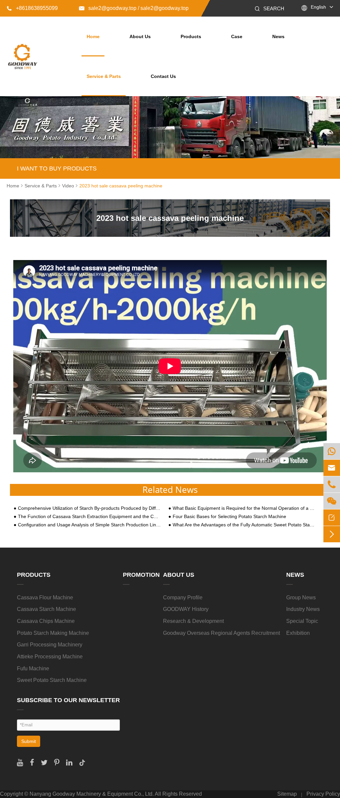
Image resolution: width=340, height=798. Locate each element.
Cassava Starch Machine (46, 609)
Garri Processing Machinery (49, 644)
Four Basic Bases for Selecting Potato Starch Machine (229, 516)
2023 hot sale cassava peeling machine (120, 185)
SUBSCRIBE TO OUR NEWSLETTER (68, 700)
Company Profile (183, 597)
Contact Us (163, 76)
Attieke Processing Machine (50, 656)
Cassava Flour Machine (45, 597)
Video (68, 185)
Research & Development (193, 621)
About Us (140, 36)
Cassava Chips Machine (46, 621)
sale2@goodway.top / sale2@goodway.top (134, 8)
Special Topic (302, 621)
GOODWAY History (186, 609)
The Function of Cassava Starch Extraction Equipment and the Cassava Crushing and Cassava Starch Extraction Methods (89, 516)
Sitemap (287, 794)
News (278, 36)
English (318, 7)
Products (191, 36)
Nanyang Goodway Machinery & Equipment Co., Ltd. (92, 794)
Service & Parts (104, 76)
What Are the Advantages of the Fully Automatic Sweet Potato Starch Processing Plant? (244, 524)
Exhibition (298, 633)
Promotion (141, 574)
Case (236, 36)
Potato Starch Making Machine (53, 633)
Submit (28, 741)
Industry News (303, 609)
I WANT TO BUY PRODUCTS (57, 168)
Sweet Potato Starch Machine (52, 680)
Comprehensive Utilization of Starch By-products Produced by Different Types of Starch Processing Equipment (89, 508)
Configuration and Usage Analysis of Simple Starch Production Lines (89, 524)
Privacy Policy (323, 794)
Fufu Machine (33, 668)
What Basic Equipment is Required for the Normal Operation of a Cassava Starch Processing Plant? (244, 508)
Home (93, 36)
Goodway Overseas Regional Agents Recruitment (221, 633)
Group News (301, 597)
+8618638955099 (32, 8)
